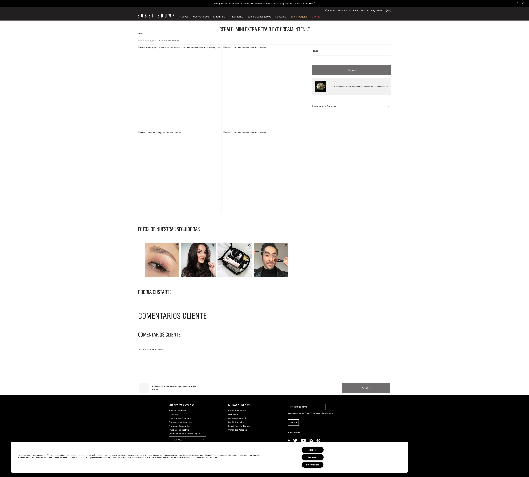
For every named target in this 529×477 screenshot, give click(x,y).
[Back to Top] (520, 361)
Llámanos (173, 414)
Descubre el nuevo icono (311, 3)
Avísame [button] (352, 70)
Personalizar (312, 465)
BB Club (365, 10)
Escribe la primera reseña (166, 40)
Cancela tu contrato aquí (180, 422)
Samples (141, 33)
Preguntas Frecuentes (179, 426)
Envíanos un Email (177, 411)
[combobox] (187, 440)
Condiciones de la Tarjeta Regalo (184, 434)
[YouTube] (303, 441)
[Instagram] (311, 441)
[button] (280, 16)
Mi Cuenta (233, 414)
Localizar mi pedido (237, 418)
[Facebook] (289, 441)
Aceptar (312, 450)
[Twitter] (295, 441)
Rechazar (312, 457)
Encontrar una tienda (348, 10)
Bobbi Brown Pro (236, 422)
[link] (388, 10)
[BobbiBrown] (156, 15)
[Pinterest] (318, 441)
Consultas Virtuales (237, 430)
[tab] (160, 334)
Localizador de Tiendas (239, 426)
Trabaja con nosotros (179, 430)
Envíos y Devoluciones (180, 418)
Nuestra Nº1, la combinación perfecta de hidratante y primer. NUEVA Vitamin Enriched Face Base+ (252, 3)
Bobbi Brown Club (237, 411)
